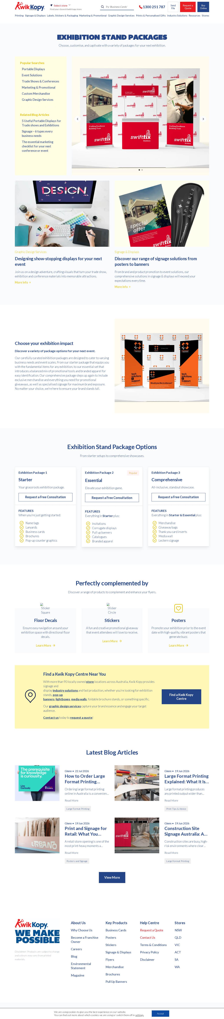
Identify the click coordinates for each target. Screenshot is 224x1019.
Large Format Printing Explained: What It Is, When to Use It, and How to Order (186, 779)
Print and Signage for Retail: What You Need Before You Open (86, 831)
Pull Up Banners (116, 981)
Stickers (111, 945)
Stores (180, 923)
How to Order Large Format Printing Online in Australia (85, 779)
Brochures (113, 974)
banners (48, 699)
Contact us (51, 717)
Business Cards (116, 930)
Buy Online (203, 7)
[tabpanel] (140, 115)
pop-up (58, 695)
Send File (173, 7)
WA (177, 967)
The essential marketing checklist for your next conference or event (37, 146)
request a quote (81, 717)
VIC (177, 945)
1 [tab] (139, 169)
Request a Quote (188, 7)
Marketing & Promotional (38, 87)
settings (139, 1015)
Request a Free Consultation (45, 497)
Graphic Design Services (37, 99)
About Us (78, 923)
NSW (178, 930)
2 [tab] (141, 169)
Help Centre (149, 923)
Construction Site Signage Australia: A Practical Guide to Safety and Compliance (184, 831)
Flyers (110, 959)
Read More (71, 800)
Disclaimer (147, 959)
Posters (111, 937)
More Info (21, 282)
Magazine (77, 975)
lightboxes (63, 699)
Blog (74, 956)
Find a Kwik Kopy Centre (181, 697)
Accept (160, 1013)
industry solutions (65, 690)
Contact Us (147, 937)
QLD (178, 937)
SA (176, 959)
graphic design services (65, 706)
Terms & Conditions (153, 945)
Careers (76, 949)
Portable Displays (33, 69)
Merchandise (115, 967)
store (90, 682)
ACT (178, 952)
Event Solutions (32, 75)
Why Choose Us (81, 930)
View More (112, 877)
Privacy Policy (149, 952)
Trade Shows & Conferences (40, 81)
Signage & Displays (118, 952)
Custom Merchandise (36, 93)
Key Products (116, 923)
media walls (79, 699)
